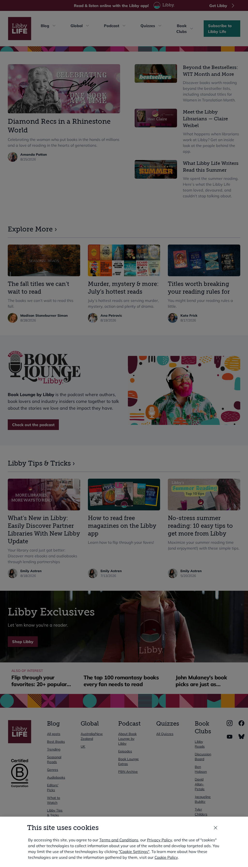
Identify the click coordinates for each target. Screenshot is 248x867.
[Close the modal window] (215, 827)
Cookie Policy (166, 857)
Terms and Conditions (118, 839)
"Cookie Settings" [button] (134, 851)
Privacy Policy (159, 839)
